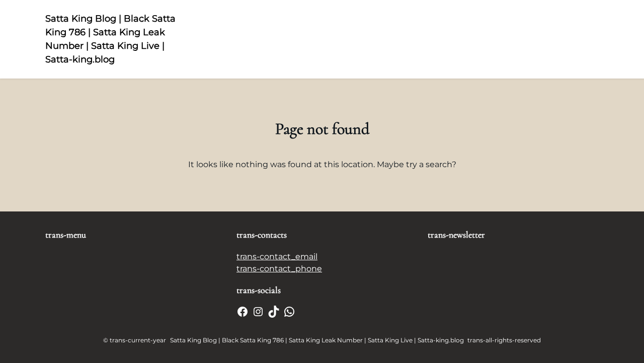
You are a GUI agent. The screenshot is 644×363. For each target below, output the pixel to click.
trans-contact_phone (279, 268)
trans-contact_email (276, 256)
